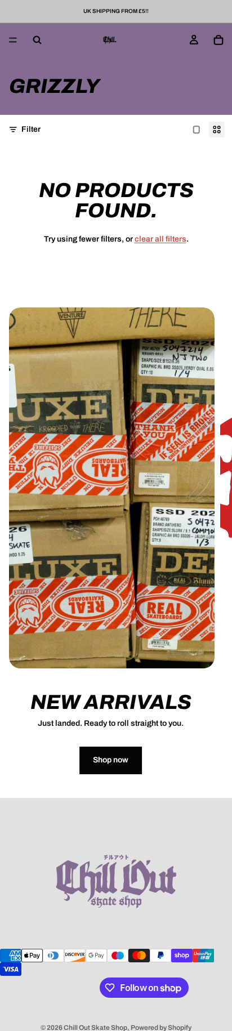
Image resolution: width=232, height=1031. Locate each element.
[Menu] (13, 40)
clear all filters (160, 239)
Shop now (110, 760)
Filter (31, 129)
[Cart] (218, 40)
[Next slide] (213, 552)
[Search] (37, 40)
